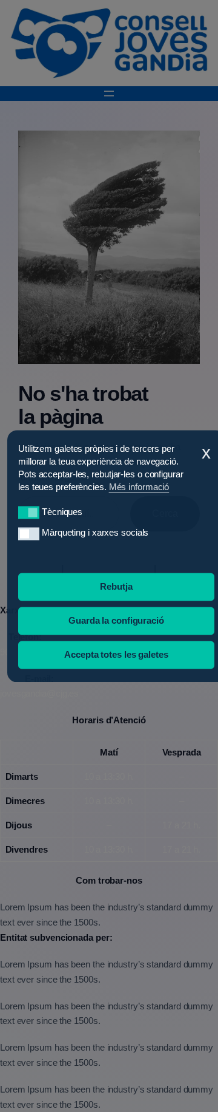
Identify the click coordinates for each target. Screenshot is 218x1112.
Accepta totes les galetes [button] (116, 654)
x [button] (206, 452)
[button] (28, 513)
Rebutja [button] (116, 586)
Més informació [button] (139, 487)
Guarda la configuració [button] (116, 620)
